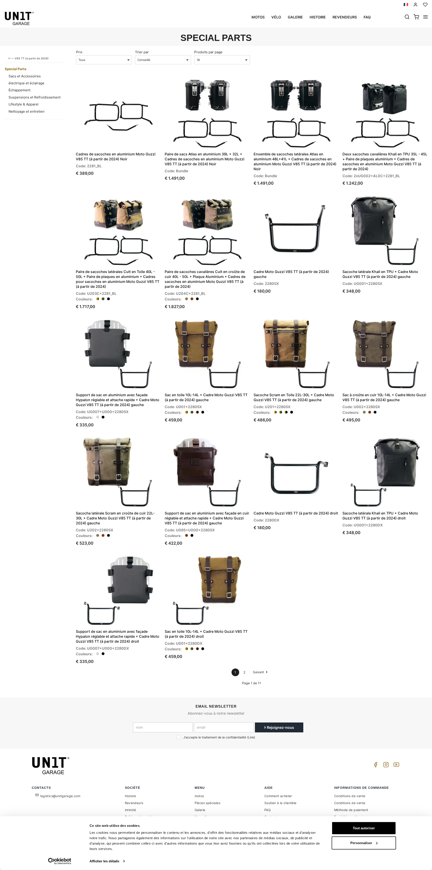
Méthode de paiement (351, 810)
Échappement (19, 90)
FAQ (267, 810)
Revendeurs (345, 17)
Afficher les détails (104, 861)
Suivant (259, 672)
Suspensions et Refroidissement (35, 97)
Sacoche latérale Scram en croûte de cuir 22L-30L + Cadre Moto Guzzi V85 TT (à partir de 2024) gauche (115, 518)
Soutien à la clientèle (280, 803)
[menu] (425, 17)
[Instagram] (385, 766)
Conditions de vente (349, 796)
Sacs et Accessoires (25, 76)
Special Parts (15, 69)
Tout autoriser (364, 828)
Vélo (276, 17)
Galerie (295, 17)
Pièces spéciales (207, 803)
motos (258, 17)
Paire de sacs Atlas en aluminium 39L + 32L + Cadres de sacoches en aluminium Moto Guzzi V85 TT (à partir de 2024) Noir (204, 159)
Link (251, 737)
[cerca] (407, 17)
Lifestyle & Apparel (23, 104)
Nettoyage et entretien (27, 111)
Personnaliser (361, 843)
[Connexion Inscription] (415, 4)
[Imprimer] (144, 84)
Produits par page (208, 52)
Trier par (142, 52)
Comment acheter (278, 796)
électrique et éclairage (26, 83)
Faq (367, 17)
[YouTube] (395, 766)
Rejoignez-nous (280, 727)
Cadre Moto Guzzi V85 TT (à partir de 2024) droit (296, 513)
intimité (130, 810)
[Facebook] (374, 766)
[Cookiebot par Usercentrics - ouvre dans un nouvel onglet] (59, 861)
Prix (79, 52)
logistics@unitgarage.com (60, 796)
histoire (318, 17)
